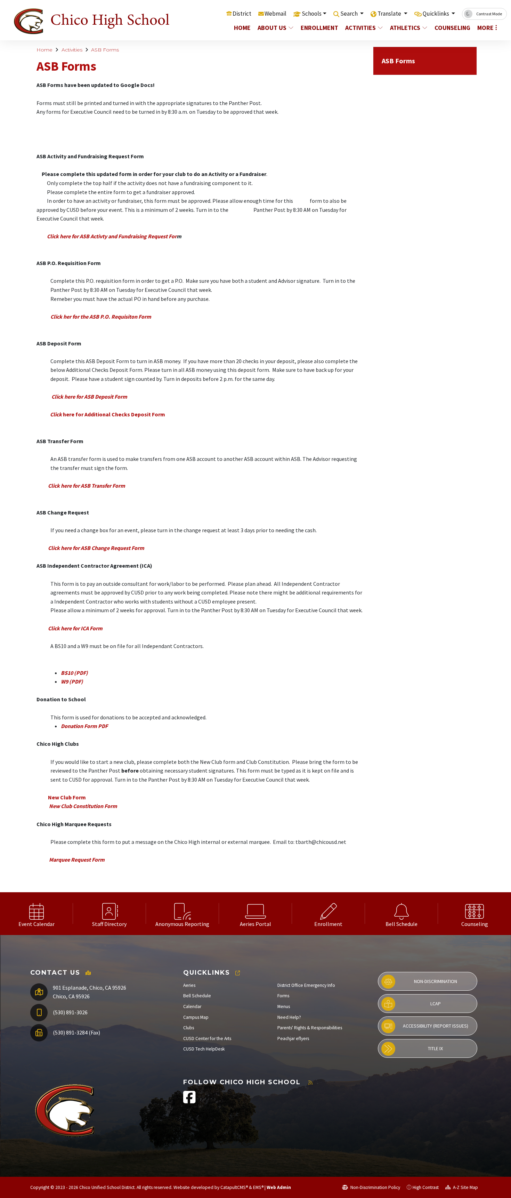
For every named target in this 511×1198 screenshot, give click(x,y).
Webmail (275, 13)
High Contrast (426, 1187)
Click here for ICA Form (75, 628)
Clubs (188, 1028)
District (242, 13)
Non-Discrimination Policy (374, 1187)
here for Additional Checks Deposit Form (107, 414)
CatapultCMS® (234, 1187)
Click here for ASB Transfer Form (86, 485)
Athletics (405, 28)
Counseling (452, 28)
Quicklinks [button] (436, 13)
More (485, 28)
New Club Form (67, 797)
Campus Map (196, 1017)
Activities (360, 28)
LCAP (435, 1003)
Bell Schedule (197, 996)
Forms (283, 996)
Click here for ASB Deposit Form (89, 396)
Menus (283, 1006)
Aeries (189, 985)
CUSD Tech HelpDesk (204, 1049)
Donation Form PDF (84, 725)
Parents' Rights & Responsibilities (309, 1028)
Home (242, 28)
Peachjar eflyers (293, 1038)
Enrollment (319, 28)
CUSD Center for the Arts (207, 1038)
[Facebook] (189, 1101)
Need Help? (289, 1017)
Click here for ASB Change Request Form (96, 547)
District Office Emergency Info (306, 985)
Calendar (192, 1006)
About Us (272, 28)
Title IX (435, 1048)
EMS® (258, 1187)
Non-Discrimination (435, 981)
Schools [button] (312, 13)
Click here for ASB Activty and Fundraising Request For (112, 236)
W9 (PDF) (72, 681)
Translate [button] (390, 13)
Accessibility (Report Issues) (435, 1026)
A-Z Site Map (465, 1187)
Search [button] (349, 13)
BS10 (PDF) (74, 672)
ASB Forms (105, 50)
